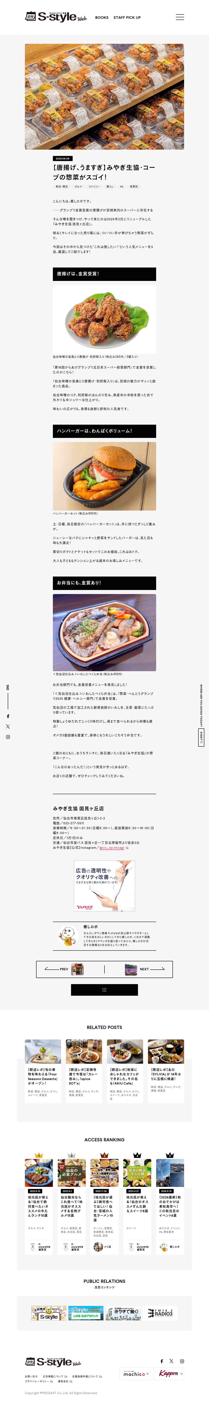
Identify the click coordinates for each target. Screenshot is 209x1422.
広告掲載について (53, 1377)
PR (121, 187)
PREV (64, 969)
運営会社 (63, 1381)
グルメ (78, 187)
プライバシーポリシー (37, 1381)
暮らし (110, 187)
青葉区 (134, 187)
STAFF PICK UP (127, 18)
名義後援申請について (85, 1377)
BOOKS (102, 18)
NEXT (144, 969)
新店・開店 (62, 187)
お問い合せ (31, 1377)
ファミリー (94, 187)
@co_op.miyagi (112, 848)
